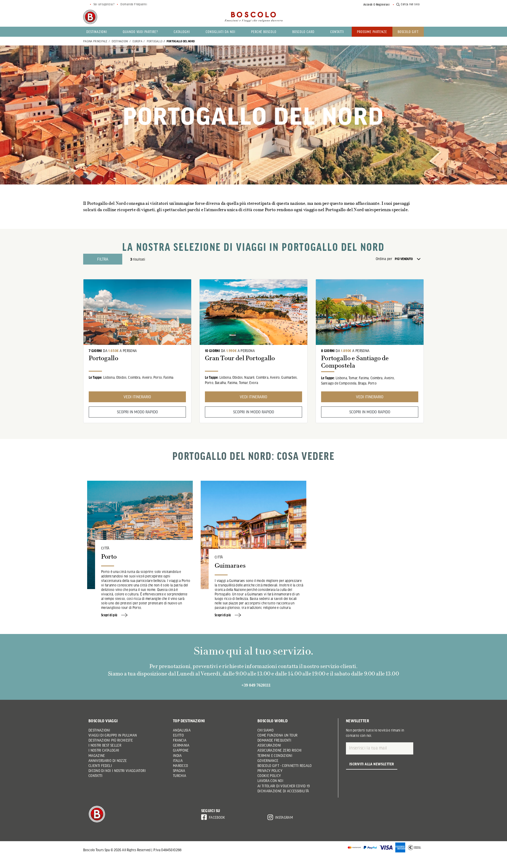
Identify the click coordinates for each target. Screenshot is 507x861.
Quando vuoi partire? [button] (140, 32)
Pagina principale (95, 41)
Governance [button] (268, 760)
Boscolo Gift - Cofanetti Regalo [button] (284, 765)
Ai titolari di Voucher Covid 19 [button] (283, 786)
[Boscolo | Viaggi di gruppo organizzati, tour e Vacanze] (253, 17)
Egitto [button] (178, 735)
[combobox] (409, 259)
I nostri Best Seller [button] (104, 745)
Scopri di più (109, 615)
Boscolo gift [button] (408, 32)
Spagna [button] (179, 770)
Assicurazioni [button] (269, 745)
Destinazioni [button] (96, 32)
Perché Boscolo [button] (264, 32)
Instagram (284, 817)
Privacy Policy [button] (269, 770)
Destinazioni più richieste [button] (110, 740)
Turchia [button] (179, 775)
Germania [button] (181, 745)
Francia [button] (179, 740)
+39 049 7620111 (256, 685)
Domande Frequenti (133, 4)
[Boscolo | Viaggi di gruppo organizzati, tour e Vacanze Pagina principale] (90, 17)
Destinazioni (120, 41)
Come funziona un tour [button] (277, 735)
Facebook (217, 817)
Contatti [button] (337, 32)
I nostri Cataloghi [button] (103, 750)
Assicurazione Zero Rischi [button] (279, 750)
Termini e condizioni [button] (274, 755)
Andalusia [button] (182, 730)
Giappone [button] (181, 750)
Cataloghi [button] (182, 32)
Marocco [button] (180, 765)
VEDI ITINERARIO (137, 397)
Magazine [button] (96, 755)
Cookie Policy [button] (269, 775)
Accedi (368, 4)
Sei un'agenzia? (103, 4)
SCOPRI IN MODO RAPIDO (137, 412)
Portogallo (155, 41)
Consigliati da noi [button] (220, 32)
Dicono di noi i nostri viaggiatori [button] (117, 770)
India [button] (177, 755)
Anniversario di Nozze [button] (107, 760)
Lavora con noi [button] (270, 781)
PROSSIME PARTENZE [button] (372, 32)
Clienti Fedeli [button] (100, 765)
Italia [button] (178, 760)
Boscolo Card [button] (303, 32)
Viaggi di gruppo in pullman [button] (112, 735)
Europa (137, 41)
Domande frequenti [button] (274, 740)
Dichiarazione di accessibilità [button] (283, 791)
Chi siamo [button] (265, 730)
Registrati (383, 4)
